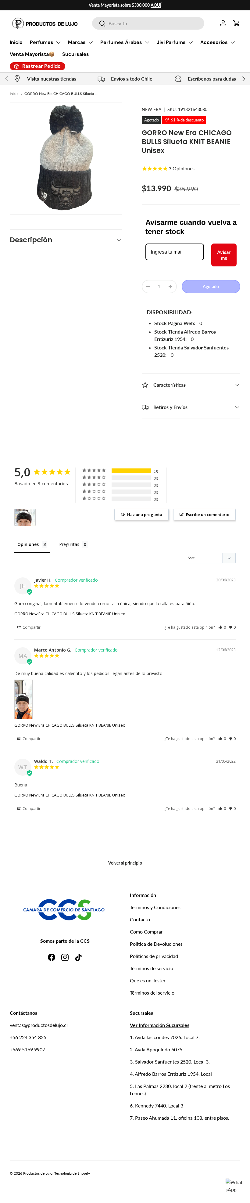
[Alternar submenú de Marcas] (90, 42)
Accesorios (214, 42)
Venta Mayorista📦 (32, 54)
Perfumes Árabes (121, 42)
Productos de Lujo (37, 1173)
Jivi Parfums (171, 42)
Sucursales (75, 54)
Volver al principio (125, 862)
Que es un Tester (148, 980)
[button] (236, 23)
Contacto (140, 919)
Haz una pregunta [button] (144, 514)
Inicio (16, 42)
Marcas (77, 42)
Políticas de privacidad (154, 956)
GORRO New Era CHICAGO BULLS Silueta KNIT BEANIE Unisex (61, 93)
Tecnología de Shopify (72, 1173)
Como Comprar (146, 931)
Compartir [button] (31, 627)
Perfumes (41, 42)
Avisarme (224, 255)
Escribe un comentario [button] (207, 514)
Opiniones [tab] (28, 544)
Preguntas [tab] (69, 544)
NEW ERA (151, 109)
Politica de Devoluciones (156, 944)
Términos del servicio (152, 992)
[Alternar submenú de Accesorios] (232, 42)
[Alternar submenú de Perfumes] (58, 42)
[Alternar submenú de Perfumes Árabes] (147, 42)
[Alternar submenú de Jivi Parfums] (190, 42)
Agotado (211, 286)
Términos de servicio (151, 968)
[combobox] (148, 23)
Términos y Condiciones (155, 907)
